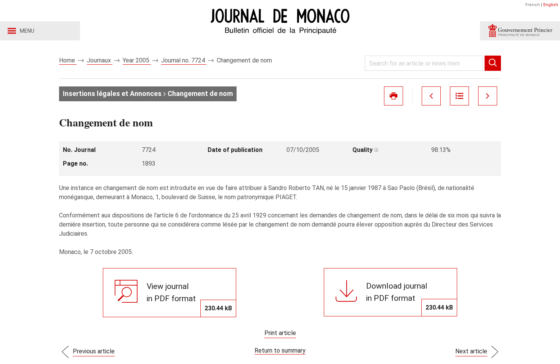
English (550, 4)
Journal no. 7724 (183, 60)
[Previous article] (431, 95)
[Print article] (393, 95)
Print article (280, 333)
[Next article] (487, 95)
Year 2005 (137, 60)
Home (68, 60)
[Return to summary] (459, 95)
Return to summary (280, 350)
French (532, 4)
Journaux (99, 60)
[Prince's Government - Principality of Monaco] (520, 30)
